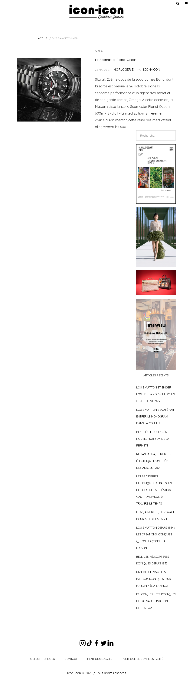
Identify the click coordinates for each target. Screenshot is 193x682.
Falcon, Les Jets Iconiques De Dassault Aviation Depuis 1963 (156, 601)
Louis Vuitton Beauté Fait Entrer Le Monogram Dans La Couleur (155, 416)
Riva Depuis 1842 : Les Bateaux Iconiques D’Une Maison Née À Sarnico (154, 578)
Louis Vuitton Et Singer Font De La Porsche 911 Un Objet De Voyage (155, 394)
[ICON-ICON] (96, 12)
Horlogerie (123, 69)
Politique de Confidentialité (142, 659)
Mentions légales (99, 659)
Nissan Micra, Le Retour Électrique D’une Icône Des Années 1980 (153, 460)
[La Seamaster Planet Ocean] (49, 89)
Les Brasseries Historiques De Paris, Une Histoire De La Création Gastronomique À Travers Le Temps (154, 490)
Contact (71, 659)
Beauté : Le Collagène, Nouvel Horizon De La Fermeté (152, 438)
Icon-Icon (151, 69)
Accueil (43, 38)
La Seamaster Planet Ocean (115, 60)
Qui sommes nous (42, 659)
